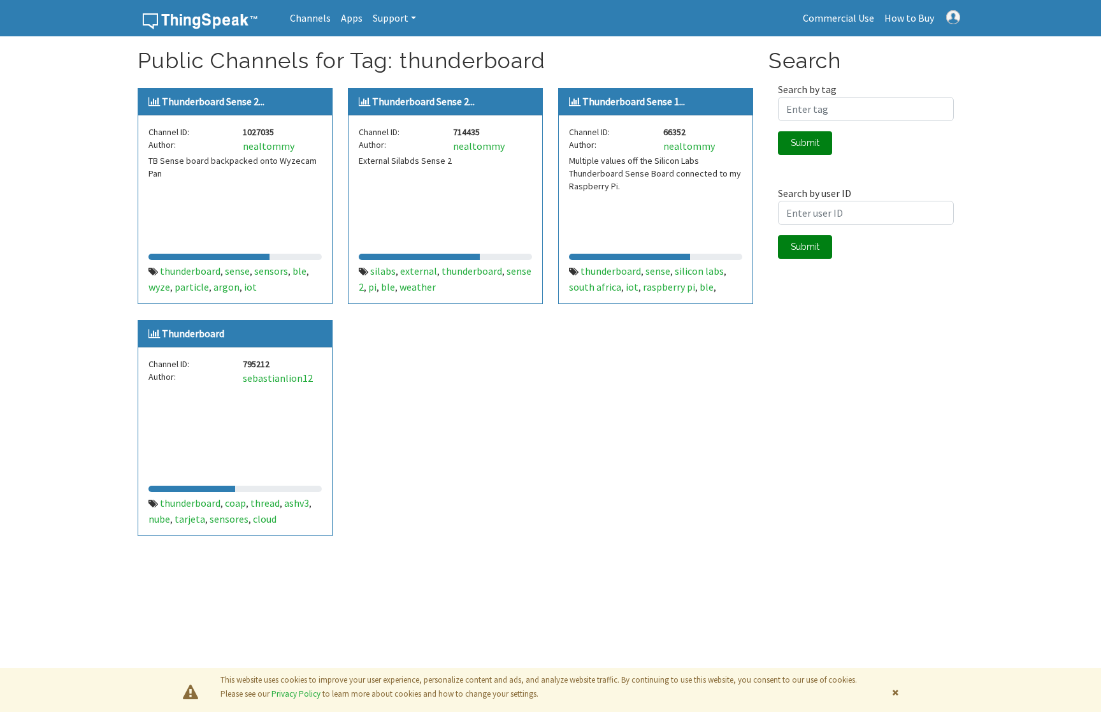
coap (235, 503)
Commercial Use (838, 17)
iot (250, 286)
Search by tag (807, 89)
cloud (265, 518)
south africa (595, 286)
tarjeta (190, 518)
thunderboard (190, 271)
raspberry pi (669, 286)
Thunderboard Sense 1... (633, 101)
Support (390, 17)
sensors (271, 271)
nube (159, 518)
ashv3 (296, 503)
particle (192, 286)
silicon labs (699, 271)
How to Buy (909, 17)
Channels (310, 17)
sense (237, 271)
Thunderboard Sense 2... (213, 101)
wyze (159, 286)
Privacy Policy (295, 693)
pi (372, 286)
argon (226, 286)
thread (265, 503)
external (418, 271)
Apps (352, 17)
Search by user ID (814, 193)
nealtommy (268, 146)
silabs (383, 271)
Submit (805, 143)
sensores (229, 518)
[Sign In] (953, 16)
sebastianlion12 (278, 378)
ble (299, 271)
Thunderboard (193, 333)
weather (417, 286)
